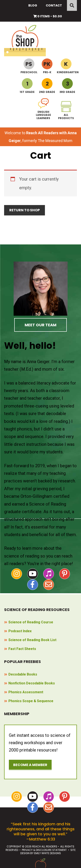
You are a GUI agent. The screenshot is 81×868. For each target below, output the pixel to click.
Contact (54, 5)
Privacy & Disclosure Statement (44, 850)
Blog (32, 5)
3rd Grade (67, 92)
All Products (66, 116)
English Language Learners (43, 115)
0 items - (49, 16)
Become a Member (30, 764)
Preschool (29, 72)
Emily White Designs (47, 853)
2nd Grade (47, 92)
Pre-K (47, 72)
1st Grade (27, 92)
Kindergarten (66, 72)
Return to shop (24, 210)
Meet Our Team (40, 325)
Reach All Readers (27, 40)
